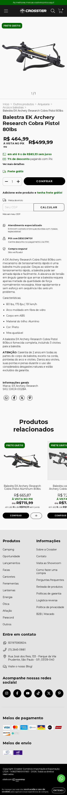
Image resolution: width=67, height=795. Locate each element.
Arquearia (43, 104)
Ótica (6, 604)
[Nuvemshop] (14, 781)
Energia (7, 597)
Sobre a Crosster (46, 549)
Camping (8, 549)
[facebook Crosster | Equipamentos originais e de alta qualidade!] (17, 693)
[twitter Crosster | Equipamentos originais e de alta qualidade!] (49, 693)
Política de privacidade (50, 607)
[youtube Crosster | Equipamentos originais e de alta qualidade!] (28, 693)
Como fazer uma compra (46, 571)
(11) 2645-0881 (17, 649)
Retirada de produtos (49, 586)
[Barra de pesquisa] (52, 11)
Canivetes (9, 576)
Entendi (58, 790)
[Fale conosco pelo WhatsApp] (61, 778)
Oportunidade (11, 556)
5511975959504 (17, 642)
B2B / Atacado (45, 614)
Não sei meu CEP (11, 214)
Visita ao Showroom (48, 563)
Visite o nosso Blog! (20, 666)
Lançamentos (11, 563)
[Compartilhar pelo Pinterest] (30, 399)
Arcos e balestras (13, 107)
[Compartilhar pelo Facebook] (14, 399)
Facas (6, 570)
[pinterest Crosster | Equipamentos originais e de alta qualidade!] (59, 693)
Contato (41, 556)
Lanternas (9, 590)
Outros (7, 624)
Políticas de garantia (48, 593)
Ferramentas (11, 583)
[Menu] (6, 11)
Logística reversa (46, 600)
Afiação (7, 610)
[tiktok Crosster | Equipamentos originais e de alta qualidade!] (38, 693)
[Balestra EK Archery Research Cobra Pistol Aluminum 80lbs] (36, 516)
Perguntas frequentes (50, 580)
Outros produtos (23, 104)
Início (6, 104)
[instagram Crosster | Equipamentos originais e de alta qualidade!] (7, 693)
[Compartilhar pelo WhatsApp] (6, 398)
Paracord (8, 617)
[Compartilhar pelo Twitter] (22, 399)
